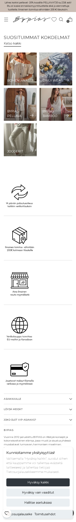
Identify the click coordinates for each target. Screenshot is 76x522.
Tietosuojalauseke (19, 514)
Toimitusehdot (45, 514)
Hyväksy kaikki (38, 482)
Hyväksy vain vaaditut (38, 492)
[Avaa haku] (61, 19)
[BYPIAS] (32, 19)
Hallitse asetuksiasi (38, 503)
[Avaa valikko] (6, 19)
